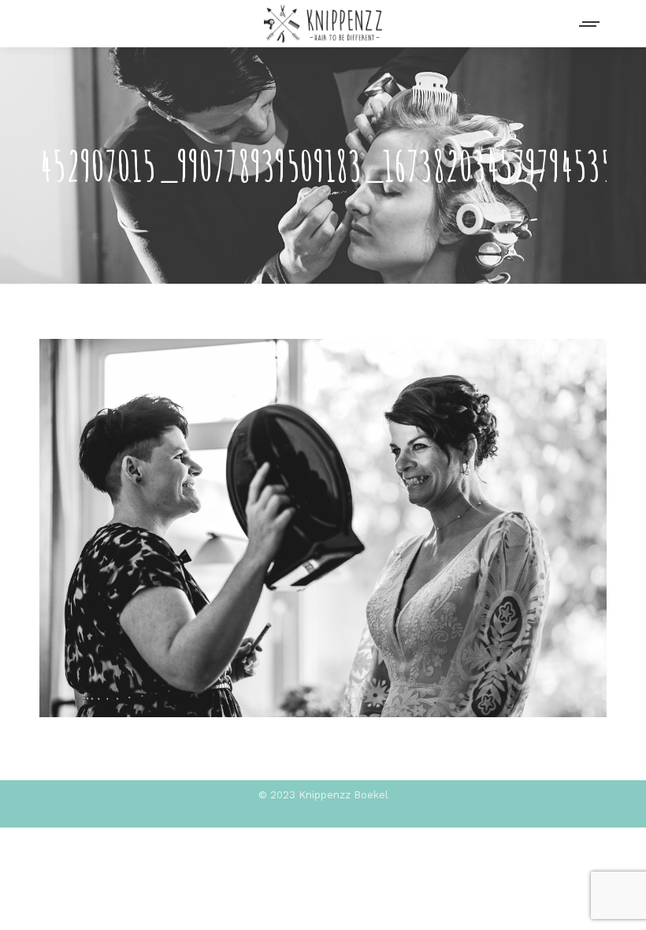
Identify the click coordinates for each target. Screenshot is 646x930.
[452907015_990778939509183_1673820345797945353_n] (323, 528)
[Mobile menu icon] (590, 24)
